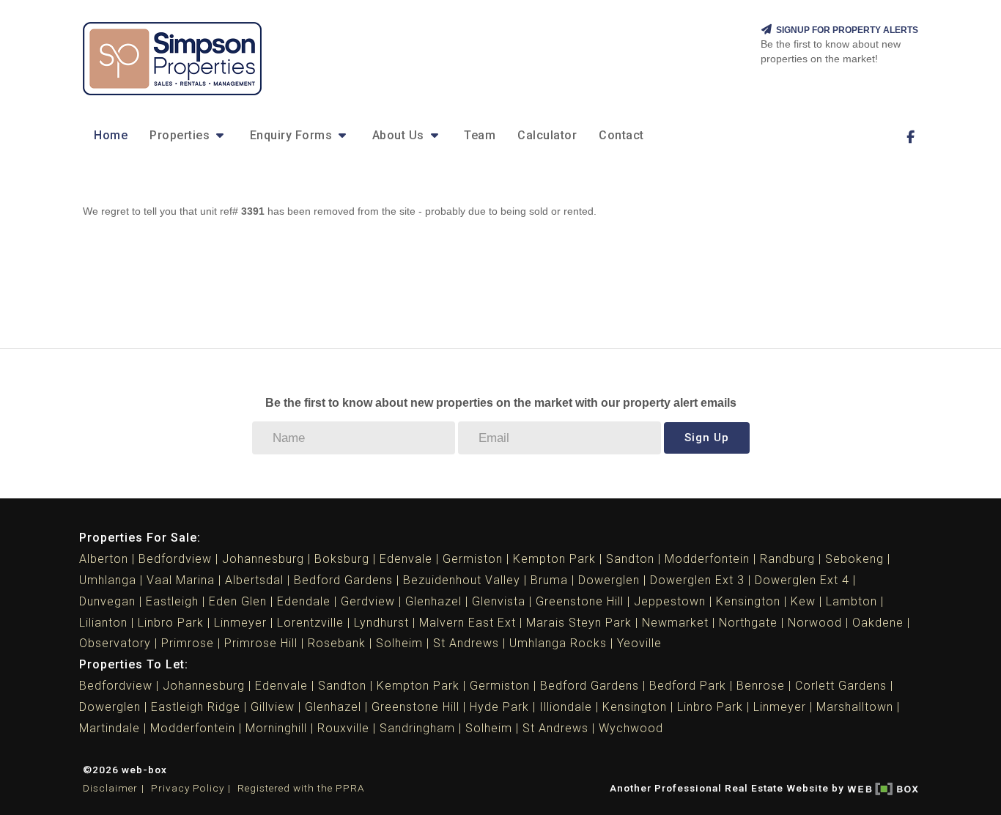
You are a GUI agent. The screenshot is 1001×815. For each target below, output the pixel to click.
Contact (621, 135)
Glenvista (498, 601)
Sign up (706, 437)
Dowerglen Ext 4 (802, 580)
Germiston (473, 559)
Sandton (630, 559)
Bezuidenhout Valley (461, 580)
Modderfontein (707, 559)
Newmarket (675, 623)
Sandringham (417, 728)
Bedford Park (687, 686)
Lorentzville (310, 623)
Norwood (815, 623)
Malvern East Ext (467, 623)
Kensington (748, 601)
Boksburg (341, 559)
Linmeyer (240, 623)
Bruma (549, 580)
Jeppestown (670, 601)
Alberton (103, 559)
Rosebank (337, 643)
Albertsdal (254, 580)
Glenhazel (433, 601)
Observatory (115, 643)
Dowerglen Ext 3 (697, 580)
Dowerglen (609, 580)
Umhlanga (107, 580)
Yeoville (639, 643)
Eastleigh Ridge (195, 707)
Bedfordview (175, 559)
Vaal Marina (181, 580)
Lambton (851, 601)
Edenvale (406, 559)
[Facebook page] (910, 137)
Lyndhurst (381, 623)
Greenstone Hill (580, 601)
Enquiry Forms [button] (293, 135)
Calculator (547, 135)
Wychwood (631, 728)
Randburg (787, 559)
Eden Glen (238, 601)
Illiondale (565, 707)
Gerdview (368, 601)
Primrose (187, 643)
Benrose (760, 686)
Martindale (109, 728)
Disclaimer (110, 788)
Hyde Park (499, 707)
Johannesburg (263, 559)
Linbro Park (171, 623)
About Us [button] (400, 135)
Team (479, 135)
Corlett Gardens (841, 686)
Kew (803, 601)
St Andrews (466, 643)
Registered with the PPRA (301, 788)
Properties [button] (181, 135)
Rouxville (343, 728)
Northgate (748, 623)
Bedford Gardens (343, 580)
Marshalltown (854, 707)
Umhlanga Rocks (558, 643)
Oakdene (878, 623)
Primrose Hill (261, 643)
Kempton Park (554, 559)
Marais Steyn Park (579, 623)
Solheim (399, 643)
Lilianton (103, 623)
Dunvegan (107, 601)
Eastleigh (172, 601)
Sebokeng (854, 559)
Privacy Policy (187, 788)
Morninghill (276, 728)
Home (111, 135)
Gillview (273, 707)
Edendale (303, 601)
